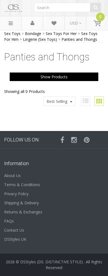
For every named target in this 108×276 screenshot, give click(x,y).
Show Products (54, 76)
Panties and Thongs (79, 39)
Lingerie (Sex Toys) (40, 39)
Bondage (33, 33)
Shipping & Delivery (21, 202)
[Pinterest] (87, 139)
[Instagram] (74, 139)
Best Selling (57, 101)
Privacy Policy (16, 193)
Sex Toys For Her (61, 33)
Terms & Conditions (22, 184)
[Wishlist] (54, 24)
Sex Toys (12, 33)
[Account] (32, 23)
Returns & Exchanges (23, 212)
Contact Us (14, 230)
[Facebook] (62, 139)
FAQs (9, 221)
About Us (12, 175)
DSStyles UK (15, 239)
